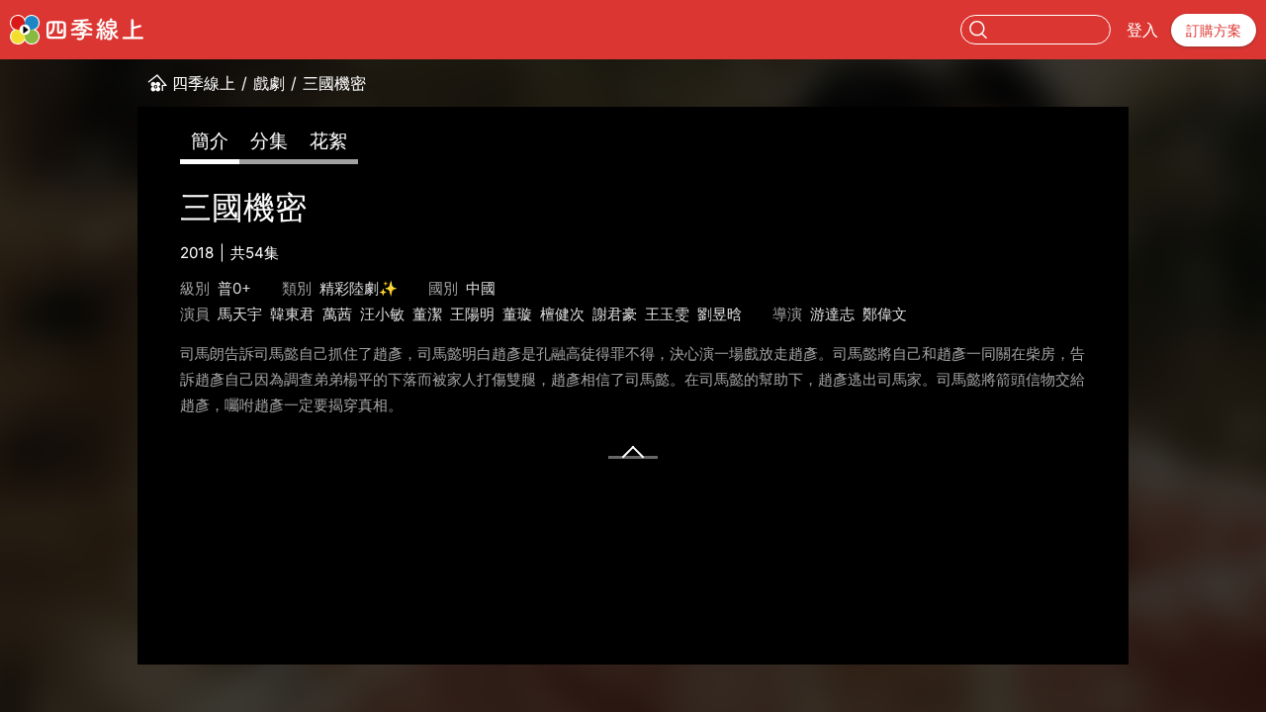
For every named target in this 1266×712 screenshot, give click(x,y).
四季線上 (203, 83)
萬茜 (337, 314)
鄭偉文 (884, 314)
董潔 (427, 314)
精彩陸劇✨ (358, 288)
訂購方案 (1213, 30)
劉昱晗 (719, 314)
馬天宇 (240, 314)
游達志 (832, 314)
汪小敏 (382, 314)
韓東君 (292, 314)
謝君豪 (614, 314)
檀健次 (562, 314)
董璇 (517, 314)
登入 (1142, 30)
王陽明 (472, 314)
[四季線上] (76, 29)
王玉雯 (667, 314)
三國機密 (334, 83)
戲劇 (269, 83)
